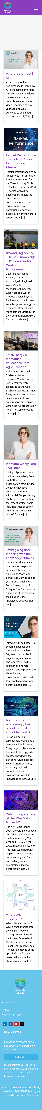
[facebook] (11, 1024)
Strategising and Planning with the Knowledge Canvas (20, 554)
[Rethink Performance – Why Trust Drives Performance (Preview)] (21, 139)
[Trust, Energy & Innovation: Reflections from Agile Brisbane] (21, 340)
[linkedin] (5, 1024)
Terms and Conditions (26, 1095)
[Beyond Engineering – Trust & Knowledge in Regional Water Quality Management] (21, 239)
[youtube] (16, 1024)
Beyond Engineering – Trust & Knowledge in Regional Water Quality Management (21, 261)
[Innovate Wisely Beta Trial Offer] (21, 442)
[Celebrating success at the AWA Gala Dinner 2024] (21, 800)
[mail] (22, 1024)
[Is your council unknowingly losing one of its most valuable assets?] (21, 706)
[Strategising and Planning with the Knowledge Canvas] (21, 536)
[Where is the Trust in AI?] (21, 59)
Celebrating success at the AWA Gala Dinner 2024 (20, 818)
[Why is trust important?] (21, 895)
